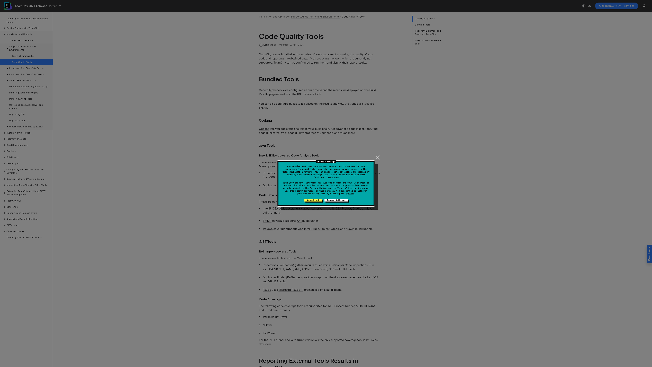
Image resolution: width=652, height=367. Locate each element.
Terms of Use (344, 188)
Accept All (313, 200)
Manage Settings (336, 200)
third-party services (301, 191)
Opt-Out (350, 193)
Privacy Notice (318, 188)
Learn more (333, 177)
